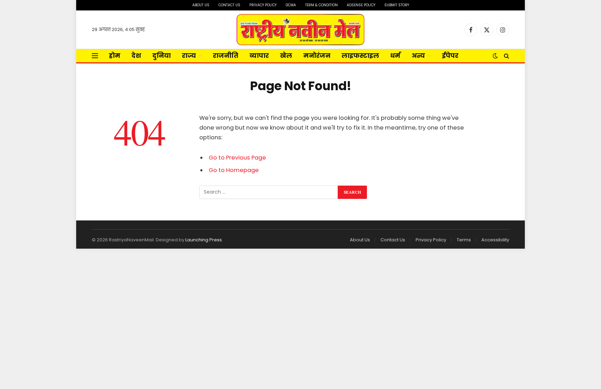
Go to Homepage (234, 170)
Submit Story (396, 5)
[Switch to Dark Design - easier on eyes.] (495, 56)
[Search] (506, 55)
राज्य (189, 55)
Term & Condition (321, 5)
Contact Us (229, 5)
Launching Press (203, 239)
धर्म (395, 55)
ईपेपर (450, 55)
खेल (286, 55)
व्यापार (259, 55)
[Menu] (95, 55)
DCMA (291, 5)
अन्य (418, 55)
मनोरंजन (316, 55)
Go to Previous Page (237, 158)
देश (136, 55)
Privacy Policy (263, 5)
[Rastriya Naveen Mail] (301, 29)
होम (114, 55)
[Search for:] (268, 192)
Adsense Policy (361, 5)
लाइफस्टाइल (360, 55)
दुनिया (161, 55)
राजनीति (225, 55)
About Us (200, 5)
